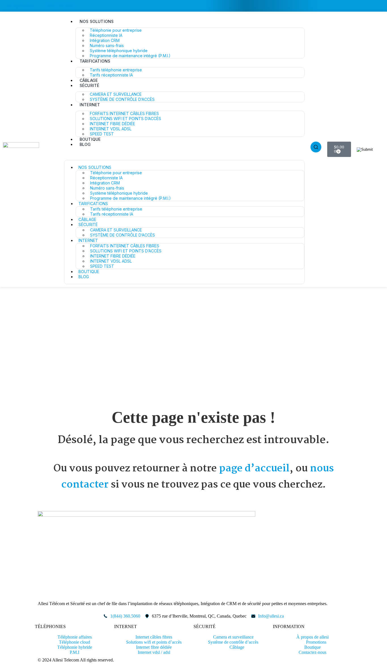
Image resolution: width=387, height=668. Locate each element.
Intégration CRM (105, 40)
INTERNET (90, 104)
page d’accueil (254, 469)
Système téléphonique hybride (119, 50)
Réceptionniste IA (106, 35)
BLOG (85, 144)
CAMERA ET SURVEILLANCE (116, 94)
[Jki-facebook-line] (377, 5)
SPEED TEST (102, 133)
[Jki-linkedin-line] (384, 5)
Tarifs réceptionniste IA (111, 75)
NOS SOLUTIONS (97, 21)
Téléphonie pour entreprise (116, 30)
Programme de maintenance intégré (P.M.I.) (130, 55)
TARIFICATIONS (95, 61)
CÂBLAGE (89, 80)
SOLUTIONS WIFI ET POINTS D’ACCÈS (125, 118)
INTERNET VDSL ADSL (110, 128)
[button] (184, 154)
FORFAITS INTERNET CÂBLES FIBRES (124, 113)
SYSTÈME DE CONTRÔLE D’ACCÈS (122, 99)
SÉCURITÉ (89, 85)
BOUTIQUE (90, 139)
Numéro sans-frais (107, 45)
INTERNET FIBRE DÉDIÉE (112, 123)
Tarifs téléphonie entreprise (116, 69)
